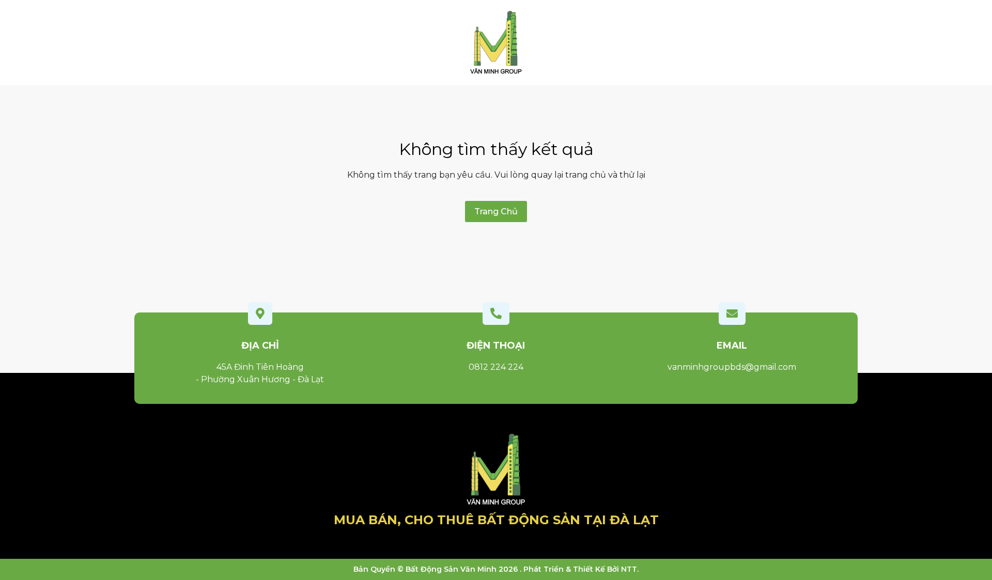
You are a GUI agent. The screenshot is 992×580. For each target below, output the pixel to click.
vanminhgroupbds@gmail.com (732, 367)
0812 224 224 (496, 367)
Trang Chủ (496, 211)
